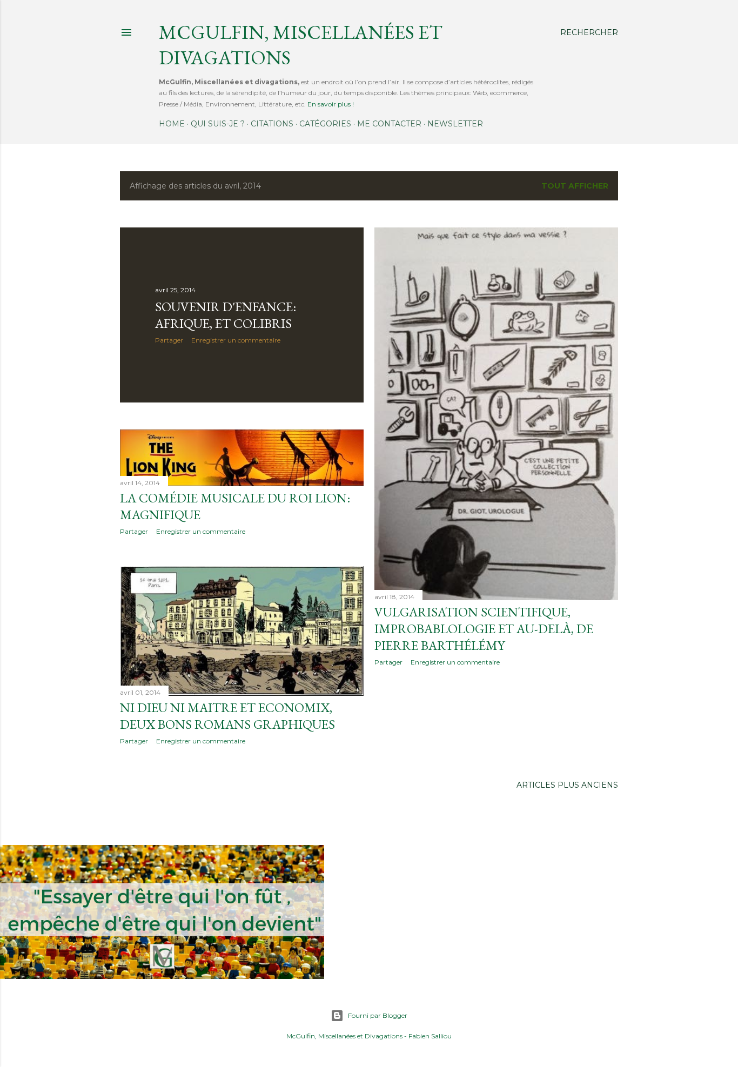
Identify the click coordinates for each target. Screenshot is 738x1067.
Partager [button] (169, 340)
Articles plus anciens (567, 785)
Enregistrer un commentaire (235, 340)
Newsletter (455, 124)
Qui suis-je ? (218, 124)
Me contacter (389, 124)
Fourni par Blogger (377, 1015)
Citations (272, 124)
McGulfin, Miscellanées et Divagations (344, 1036)
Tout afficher (574, 186)
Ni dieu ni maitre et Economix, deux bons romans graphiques (227, 716)
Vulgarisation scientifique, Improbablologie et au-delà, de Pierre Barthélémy (483, 628)
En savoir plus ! (330, 104)
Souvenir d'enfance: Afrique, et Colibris (225, 315)
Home (172, 124)
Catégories (325, 124)
